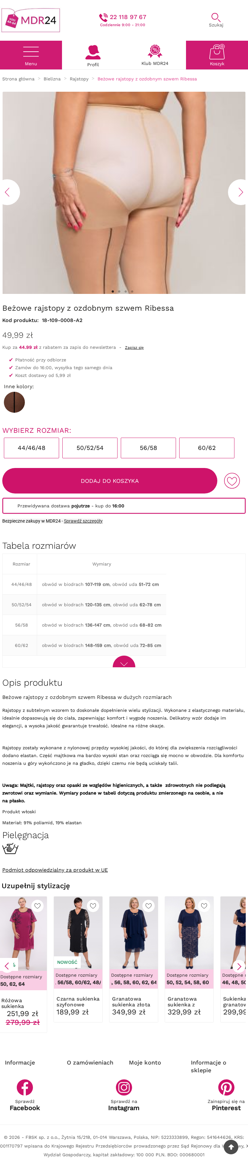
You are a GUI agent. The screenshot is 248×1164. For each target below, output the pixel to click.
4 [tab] (132, 291)
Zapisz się (134, 347)
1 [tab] (112, 291)
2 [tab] (119, 291)
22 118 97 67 (128, 17)
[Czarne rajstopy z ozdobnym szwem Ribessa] (14, 402)
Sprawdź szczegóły (83, 521)
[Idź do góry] (231, 1147)
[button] (7, 966)
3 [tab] (125, 291)
